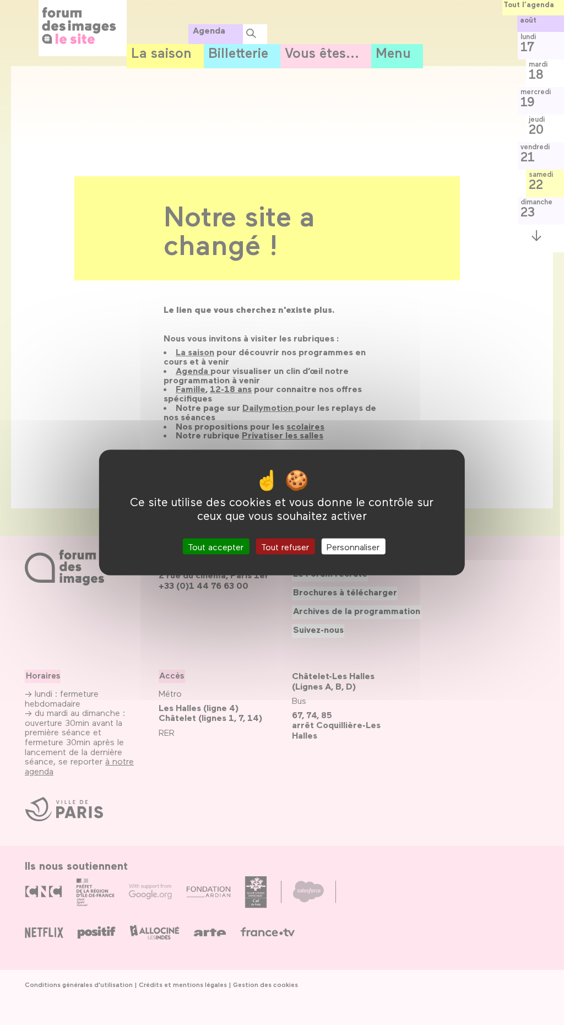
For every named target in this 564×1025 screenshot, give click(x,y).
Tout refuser (285, 546)
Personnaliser (353, 546)
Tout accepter (215, 546)
